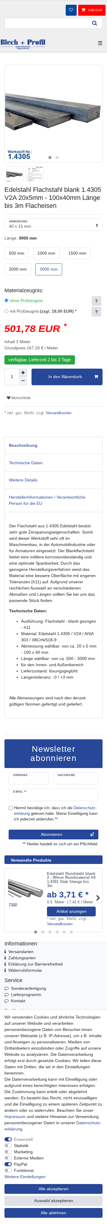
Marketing (23, 1151)
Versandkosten (58, 413)
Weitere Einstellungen (24, 1176)
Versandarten (21, 951)
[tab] (53, 445)
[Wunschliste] (71, 10)
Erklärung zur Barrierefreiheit (35, 964)
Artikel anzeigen (71, 911)
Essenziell (23, 1139)
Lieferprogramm (26, 994)
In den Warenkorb (65, 376)
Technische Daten (26, 462)
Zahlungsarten (22, 957)
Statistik (21, 1145)
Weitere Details (23, 480)
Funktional (24, 1170)
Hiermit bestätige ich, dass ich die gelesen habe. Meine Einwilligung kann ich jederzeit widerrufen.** (55, 813)
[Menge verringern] (23, 381)
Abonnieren (51, 834)
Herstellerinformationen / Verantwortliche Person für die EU (47, 500)
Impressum (15, 1116)
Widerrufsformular (25, 970)
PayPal (20, 1164)
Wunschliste (20, 398)
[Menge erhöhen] (23, 373)
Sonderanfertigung (28, 988)
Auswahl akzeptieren (53, 1200)
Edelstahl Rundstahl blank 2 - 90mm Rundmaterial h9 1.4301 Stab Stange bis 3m (71, 880)
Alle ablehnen (53, 1212)
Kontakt (18, 1000)
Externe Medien (29, 1158)
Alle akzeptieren (54, 1188)
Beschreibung (23, 445)
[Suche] (95, 23)
